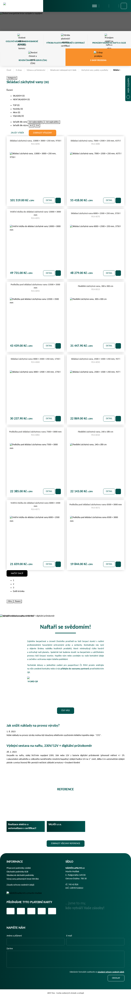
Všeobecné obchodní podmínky (20, 875)
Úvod (9, 70)
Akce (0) (17, 112)
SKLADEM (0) (19, 96)
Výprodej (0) (18, 116)
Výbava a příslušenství (36, 70)
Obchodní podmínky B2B (17, 872)
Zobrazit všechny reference (65, 843)
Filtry (10, 601)
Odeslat (116, 978)
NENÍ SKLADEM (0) (21, 99)
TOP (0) (16, 105)
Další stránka (18, 591)
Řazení (18, 601)
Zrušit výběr (17, 133)
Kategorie (12, 78)
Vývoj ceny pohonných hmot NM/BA (23, 879)
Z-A (37, 125)
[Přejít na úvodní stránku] (21, 6)
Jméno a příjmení (14, 936)
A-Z (31, 125)
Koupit (58, 200)
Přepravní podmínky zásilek (19, 868)
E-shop (19, 70)
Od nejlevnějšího (36, 122)
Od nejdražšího (52, 122)
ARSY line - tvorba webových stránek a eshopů (65, 993)
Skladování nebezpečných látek (63, 70)
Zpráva (10, 948)
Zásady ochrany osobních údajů (20, 885)
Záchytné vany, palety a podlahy (94, 70)
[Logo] (26, 893)
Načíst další (17, 573)
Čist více (65, 710)
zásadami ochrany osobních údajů (111, 972)
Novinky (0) (18, 109)
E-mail (69, 936)
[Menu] (94, 6)
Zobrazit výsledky (42, 133)
